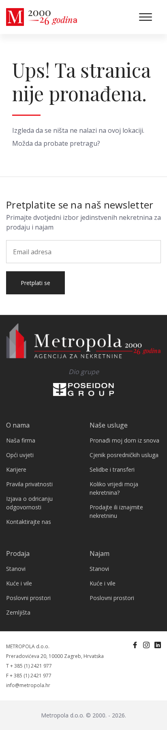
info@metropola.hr (28, 685)
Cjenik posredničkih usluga (124, 455)
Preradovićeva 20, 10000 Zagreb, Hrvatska (55, 656)
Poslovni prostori (28, 598)
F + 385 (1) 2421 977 (28, 675)
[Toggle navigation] (145, 17)
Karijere (16, 469)
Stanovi (16, 569)
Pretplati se (35, 283)
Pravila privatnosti (29, 484)
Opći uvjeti (20, 455)
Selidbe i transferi (112, 469)
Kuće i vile (19, 583)
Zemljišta (18, 612)
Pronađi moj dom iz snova (124, 440)
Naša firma (20, 440)
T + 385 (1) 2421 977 (29, 665)
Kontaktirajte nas (28, 522)
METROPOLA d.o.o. (27, 646)
